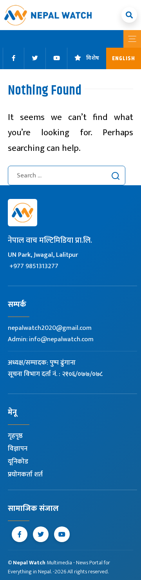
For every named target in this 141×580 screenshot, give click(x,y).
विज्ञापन (17, 448)
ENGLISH (123, 58)
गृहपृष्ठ (15, 435)
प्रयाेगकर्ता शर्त (25, 474)
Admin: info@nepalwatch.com (51, 339)
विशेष (92, 58)
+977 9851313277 (33, 266)
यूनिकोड (18, 461)
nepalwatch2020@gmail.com (50, 327)
